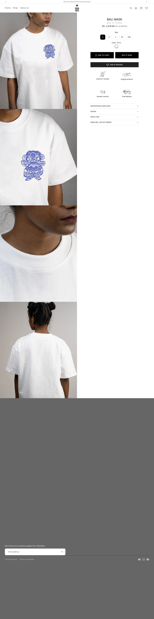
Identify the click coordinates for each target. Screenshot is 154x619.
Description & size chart (100, 106)
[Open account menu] (136, 8)
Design (93, 111)
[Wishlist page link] (146, 8)
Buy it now (127, 55)
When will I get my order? (101, 122)
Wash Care (94, 117)
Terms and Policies (27, 559)
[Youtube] (139, 559)
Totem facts (13, 559)
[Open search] (131, 8)
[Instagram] (143, 559)
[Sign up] (62, 552)
